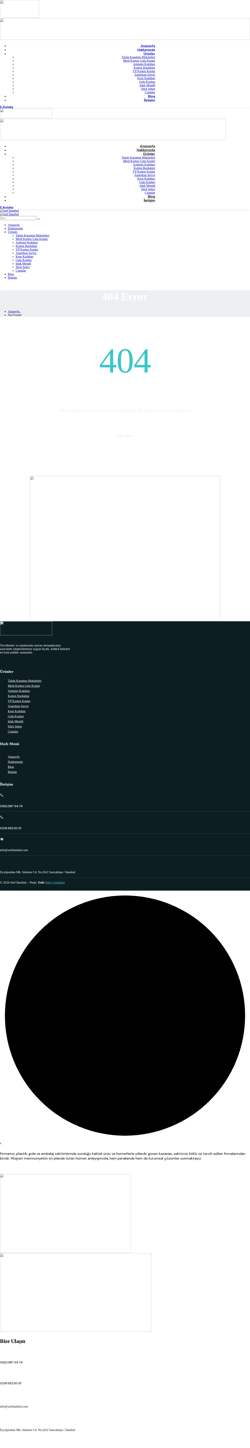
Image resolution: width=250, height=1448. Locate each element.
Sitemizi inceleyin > (125, 419)
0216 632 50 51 (125, 452)
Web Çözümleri (55, 882)
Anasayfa (14, 311)
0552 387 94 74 (125, 444)
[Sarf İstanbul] (9, 210)
